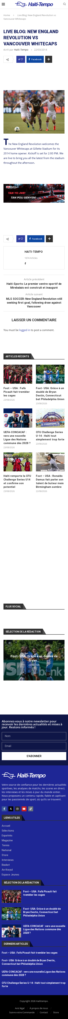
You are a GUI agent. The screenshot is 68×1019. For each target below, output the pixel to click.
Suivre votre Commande (22, 1012)
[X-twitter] (10, 808)
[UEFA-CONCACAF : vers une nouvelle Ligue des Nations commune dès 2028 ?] (17, 418)
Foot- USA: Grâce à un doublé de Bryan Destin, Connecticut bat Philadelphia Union (50, 394)
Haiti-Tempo (21, 49)
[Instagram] (17, 808)
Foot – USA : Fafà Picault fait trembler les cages (16, 392)
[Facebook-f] (4, 808)
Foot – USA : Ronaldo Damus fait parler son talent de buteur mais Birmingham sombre (50, 481)
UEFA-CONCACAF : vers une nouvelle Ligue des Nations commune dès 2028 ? (17, 438)
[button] (6, 660)
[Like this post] (22, 59)
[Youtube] (24, 808)
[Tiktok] (30, 808)
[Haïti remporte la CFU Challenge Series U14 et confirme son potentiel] (17, 462)
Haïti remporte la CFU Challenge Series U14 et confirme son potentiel (17, 481)
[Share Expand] (48, 59)
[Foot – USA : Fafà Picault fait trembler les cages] (17, 374)
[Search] (64, 4)
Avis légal (19, 1008)
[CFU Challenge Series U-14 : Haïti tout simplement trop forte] (50, 418)
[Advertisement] (34, 75)
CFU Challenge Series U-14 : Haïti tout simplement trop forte (50, 436)
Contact (44, 1012)
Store (56, 1012)
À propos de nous (39, 1008)
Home (6, 15)
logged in (24, 330)
